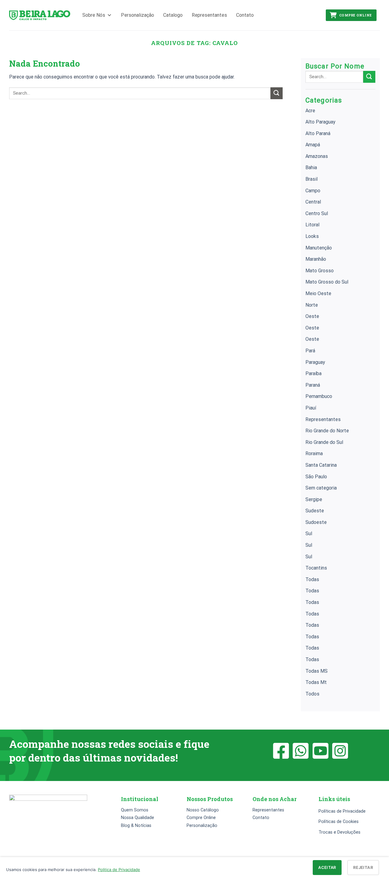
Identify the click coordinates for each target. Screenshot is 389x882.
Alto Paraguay (320, 122)
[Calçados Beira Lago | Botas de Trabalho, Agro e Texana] (39, 15)
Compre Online (355, 15)
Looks (312, 236)
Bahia (311, 167)
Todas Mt (316, 682)
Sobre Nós (93, 15)
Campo (312, 190)
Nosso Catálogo (203, 810)
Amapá (312, 145)
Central (313, 202)
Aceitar (327, 867)
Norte (311, 305)
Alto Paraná (317, 133)
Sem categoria (321, 488)
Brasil (311, 179)
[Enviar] (276, 93)
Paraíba (313, 373)
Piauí (310, 408)
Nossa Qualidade (137, 817)
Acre (310, 110)
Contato (245, 15)
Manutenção (318, 248)
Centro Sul (316, 213)
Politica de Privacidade (119, 869)
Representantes (209, 15)
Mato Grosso (319, 271)
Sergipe (313, 499)
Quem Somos (134, 810)
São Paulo (316, 476)
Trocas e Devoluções (339, 832)
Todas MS (316, 671)
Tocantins (316, 568)
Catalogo (173, 15)
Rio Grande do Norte (327, 431)
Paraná (312, 385)
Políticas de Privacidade (342, 811)
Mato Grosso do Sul (326, 282)
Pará (310, 351)
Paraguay (315, 362)
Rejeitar (363, 867)
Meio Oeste (318, 293)
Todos (312, 694)
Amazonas (316, 156)
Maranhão (315, 259)
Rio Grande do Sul (324, 442)
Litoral (312, 225)
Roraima (314, 453)
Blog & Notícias (136, 825)
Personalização (137, 15)
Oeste (312, 316)
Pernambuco (318, 396)
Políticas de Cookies (338, 821)
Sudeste (314, 511)
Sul (308, 533)
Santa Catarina (321, 465)
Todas (312, 579)
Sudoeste (316, 522)
